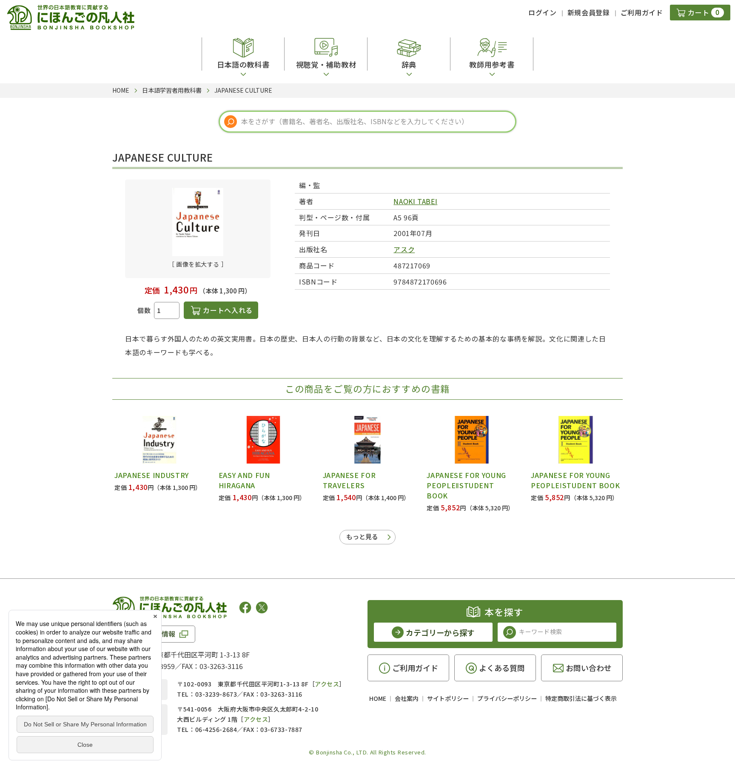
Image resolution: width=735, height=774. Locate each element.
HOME (377, 698)
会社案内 (407, 698)
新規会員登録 (588, 12)
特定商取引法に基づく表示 (581, 698)
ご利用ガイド (642, 12)
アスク (404, 249)
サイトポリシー (448, 698)
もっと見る (362, 536)
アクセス (327, 684)
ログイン (542, 12)
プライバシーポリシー (507, 698)
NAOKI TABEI (415, 201)
